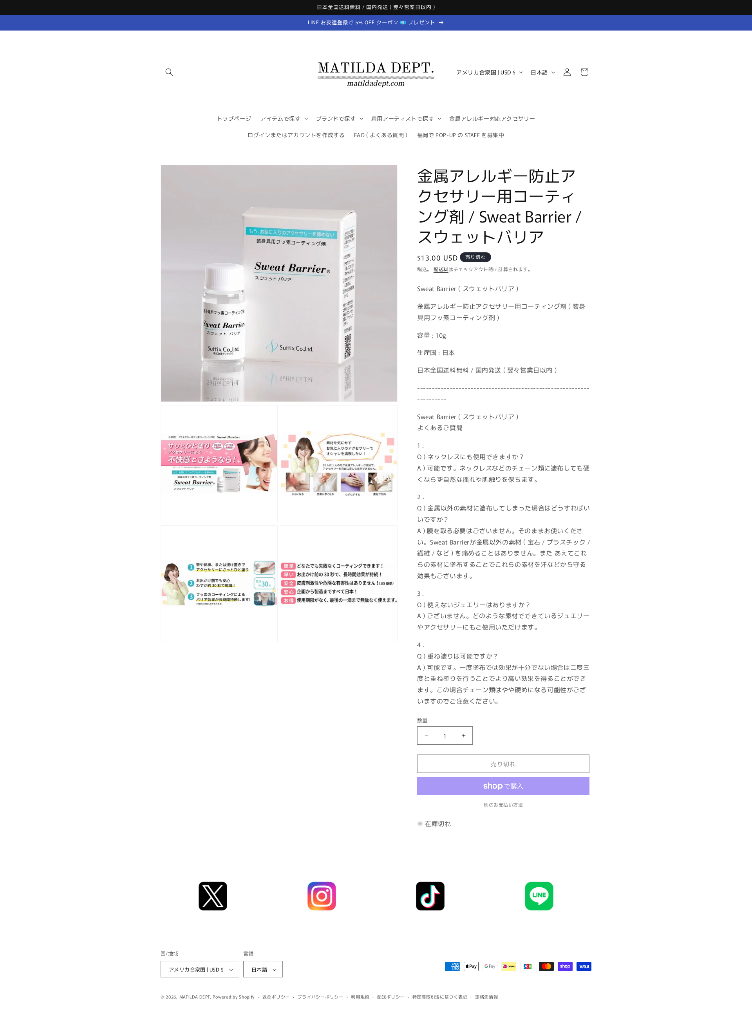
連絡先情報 (486, 996)
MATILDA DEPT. (195, 997)
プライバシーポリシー (320, 996)
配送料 (441, 269)
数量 (422, 720)
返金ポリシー (276, 996)
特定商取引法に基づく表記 (439, 996)
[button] (169, 72)
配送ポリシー (391, 996)
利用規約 (360, 996)
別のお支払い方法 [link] (503, 805)
